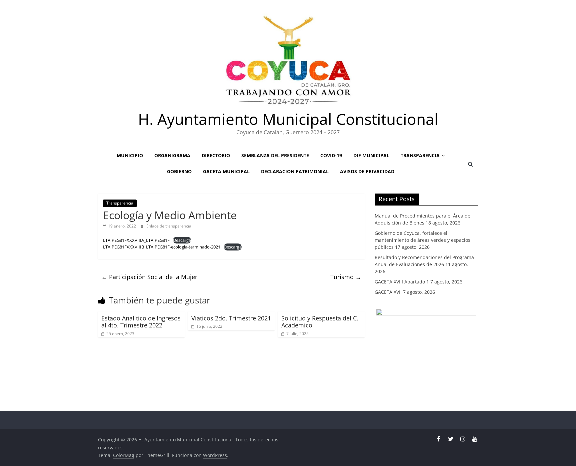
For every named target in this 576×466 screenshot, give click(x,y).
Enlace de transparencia (168, 226)
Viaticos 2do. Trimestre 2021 (231, 318)
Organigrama (172, 155)
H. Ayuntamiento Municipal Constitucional (288, 119)
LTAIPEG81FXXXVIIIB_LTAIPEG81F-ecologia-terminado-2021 (161, 247)
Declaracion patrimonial (295, 171)
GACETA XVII (388, 292)
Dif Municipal (371, 155)
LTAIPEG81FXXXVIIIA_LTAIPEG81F (136, 240)
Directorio (216, 155)
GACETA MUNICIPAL (226, 171)
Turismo (345, 277)
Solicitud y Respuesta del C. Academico (319, 321)
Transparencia (420, 155)
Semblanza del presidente (275, 155)
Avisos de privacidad (367, 171)
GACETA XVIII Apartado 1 (402, 281)
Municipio (130, 155)
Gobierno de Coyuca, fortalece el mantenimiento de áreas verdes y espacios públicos (422, 240)
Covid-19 (331, 155)
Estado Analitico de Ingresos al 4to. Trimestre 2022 (141, 321)
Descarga (182, 240)
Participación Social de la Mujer (149, 277)
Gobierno (179, 171)
